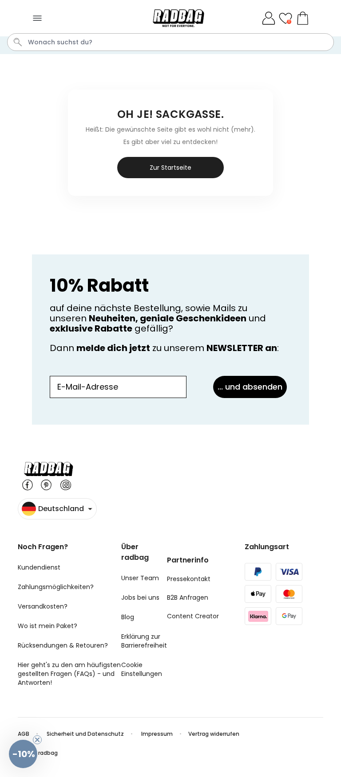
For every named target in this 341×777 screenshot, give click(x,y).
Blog (127, 617)
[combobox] (170, 42)
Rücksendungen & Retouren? (63, 645)
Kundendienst (39, 567)
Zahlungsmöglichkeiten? (56, 586)
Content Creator (193, 616)
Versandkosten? (42, 606)
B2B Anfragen (187, 597)
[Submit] (17, 42)
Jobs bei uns (140, 597)
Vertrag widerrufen (213, 734)
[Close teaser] (37, 739)
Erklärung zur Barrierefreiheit (144, 641)
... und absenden (250, 386)
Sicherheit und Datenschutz (85, 734)
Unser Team (140, 578)
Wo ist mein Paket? (47, 625)
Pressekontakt (188, 578)
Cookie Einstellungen (141, 669)
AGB (23, 734)
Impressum (157, 734)
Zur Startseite (170, 167)
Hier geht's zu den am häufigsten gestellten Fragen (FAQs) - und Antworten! (69, 673)
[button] (23, 754)
